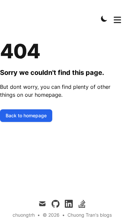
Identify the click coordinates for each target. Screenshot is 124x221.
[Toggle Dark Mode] (104, 18)
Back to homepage (26, 115)
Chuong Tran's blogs (89, 215)
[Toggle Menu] (117, 18)
